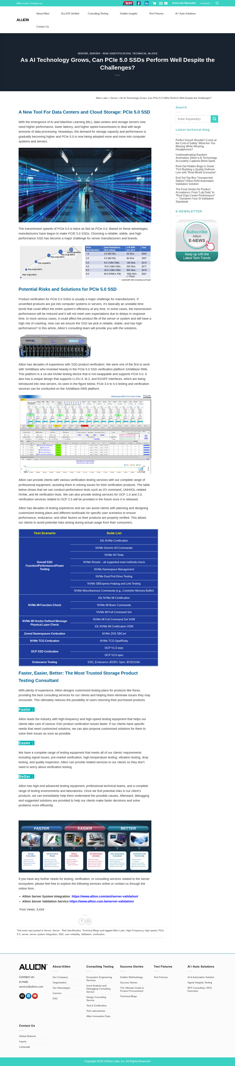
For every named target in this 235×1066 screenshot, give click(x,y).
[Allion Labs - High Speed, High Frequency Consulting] (23, 20)
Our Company (60, 977)
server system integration (43, 934)
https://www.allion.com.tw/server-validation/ (102, 901)
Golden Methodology (131, 977)
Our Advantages (61, 987)
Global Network (27, 1036)
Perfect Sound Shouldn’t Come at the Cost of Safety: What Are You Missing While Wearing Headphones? (196, 145)
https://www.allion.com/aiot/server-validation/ (105, 896)
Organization (60, 982)
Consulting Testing (98, 13)
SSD (61, 934)
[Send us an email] (160, 3)
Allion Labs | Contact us (29, 3)
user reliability (72, 934)
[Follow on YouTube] (165, 3)
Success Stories (128, 982)
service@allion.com (31, 986)
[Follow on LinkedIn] (28, 996)
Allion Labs (119, 930)
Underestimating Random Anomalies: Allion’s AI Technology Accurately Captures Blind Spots (196, 157)
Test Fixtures (156, 13)
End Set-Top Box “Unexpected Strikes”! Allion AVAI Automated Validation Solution (194, 180)
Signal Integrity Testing (200, 982)
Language (205, 3)
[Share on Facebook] (81, 921)
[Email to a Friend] (88, 921)
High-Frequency (134, 930)
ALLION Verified (70, 13)
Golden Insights (128, 13)
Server (83, 53)
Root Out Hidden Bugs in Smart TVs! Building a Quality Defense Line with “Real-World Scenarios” (196, 169)
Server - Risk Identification (110, 53)
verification (99, 934)
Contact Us (42, 26)
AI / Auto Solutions (185, 13)
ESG (55, 998)
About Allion (42, 13)
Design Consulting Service (96, 999)
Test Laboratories (95, 1010)
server (25, 934)
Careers (57, 993)
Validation (86, 934)
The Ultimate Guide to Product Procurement (132, 989)
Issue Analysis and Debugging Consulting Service (98, 988)
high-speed (151, 930)
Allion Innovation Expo (98, 1016)
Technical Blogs (144, 53)
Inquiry (22, 1041)
